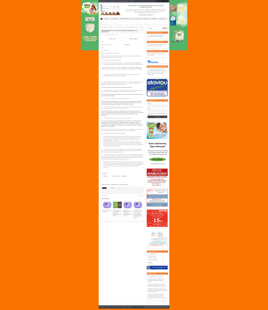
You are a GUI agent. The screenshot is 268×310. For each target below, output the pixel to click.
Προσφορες (146, 18)
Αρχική (105, 27)
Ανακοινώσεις (110, 27)
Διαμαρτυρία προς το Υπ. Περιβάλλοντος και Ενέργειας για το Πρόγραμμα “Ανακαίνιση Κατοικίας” (117, 213)
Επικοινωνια (162, 18)
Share (112, 188)
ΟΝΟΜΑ (149, 103)
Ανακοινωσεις (114, 18)
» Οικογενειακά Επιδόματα (153, 259)
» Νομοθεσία (150, 262)
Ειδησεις (106, 18)
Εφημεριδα (154, 18)
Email (149, 108)
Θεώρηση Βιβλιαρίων (113, 1)
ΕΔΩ (160, 45)
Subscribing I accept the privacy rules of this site (157, 114)
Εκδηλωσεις (137, 18)
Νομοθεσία (131, 1)
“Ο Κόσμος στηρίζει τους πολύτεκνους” (155, 276)
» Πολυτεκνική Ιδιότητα (152, 254)
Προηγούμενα (104, 195)
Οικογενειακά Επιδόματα (123, 1)
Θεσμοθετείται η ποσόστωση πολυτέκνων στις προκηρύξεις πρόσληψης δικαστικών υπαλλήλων (127, 213)
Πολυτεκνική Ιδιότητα (104, 1)
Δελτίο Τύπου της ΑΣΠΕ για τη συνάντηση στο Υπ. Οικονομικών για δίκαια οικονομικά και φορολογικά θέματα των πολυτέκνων (157, 290)
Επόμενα (142, 195)
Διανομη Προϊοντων (126, 18)
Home (101, 18)
